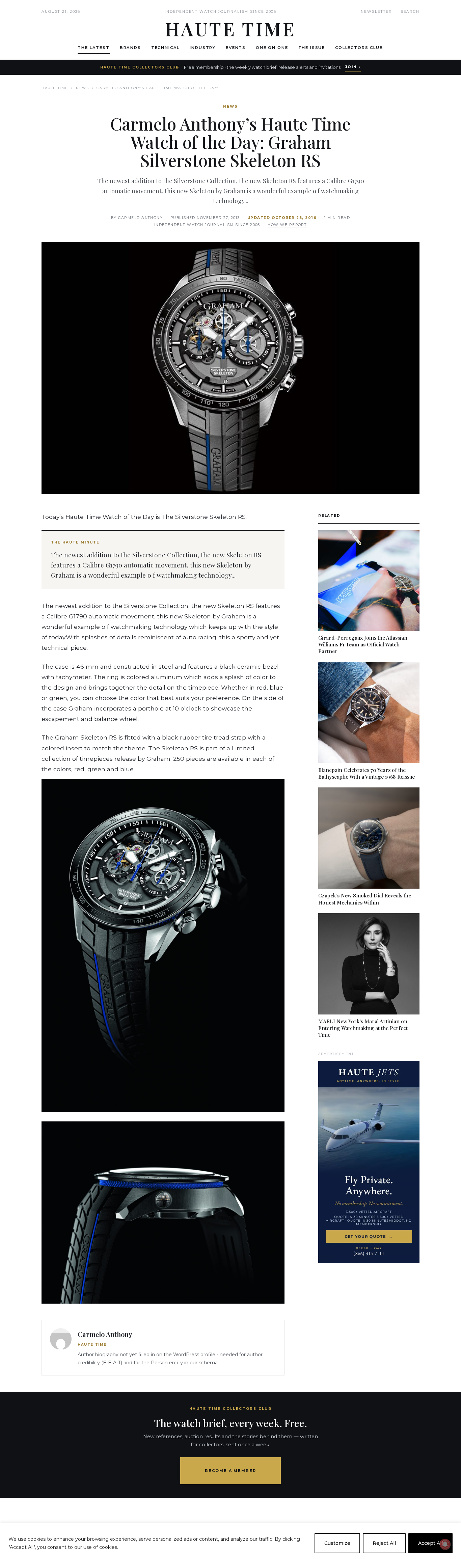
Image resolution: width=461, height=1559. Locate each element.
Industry (203, 47)
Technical (165, 47)
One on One (272, 47)
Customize (337, 1543)
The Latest (93, 47)
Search (410, 11)
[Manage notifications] (445, 1544)
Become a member (230, 1470)
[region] (230, 1541)
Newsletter (376, 11)
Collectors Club (359, 47)
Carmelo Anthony (140, 218)
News (82, 88)
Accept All (430, 1543)
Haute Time (55, 88)
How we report (287, 225)
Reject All (384, 1543)
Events (236, 47)
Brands (130, 47)
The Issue (311, 47)
